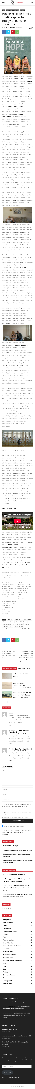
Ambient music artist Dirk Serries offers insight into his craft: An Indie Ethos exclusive (26, 657)
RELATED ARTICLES (9, 668)
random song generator (9, 879)
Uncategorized (7, 981)
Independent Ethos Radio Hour (12, 946)
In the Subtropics (8, 943)
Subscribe (7, 1072)
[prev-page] (3, 702)
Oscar (4, 969)
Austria (10, 619)
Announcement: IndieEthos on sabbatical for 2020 (22, 685)
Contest (5, 925)
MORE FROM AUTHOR (24, 668)
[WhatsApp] (17, 32)
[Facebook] (4, 32)
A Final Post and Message (10, 846)
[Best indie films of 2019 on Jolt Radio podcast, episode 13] (7, 694)
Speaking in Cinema (8, 975)
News (4, 966)
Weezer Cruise (7, 984)
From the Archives (8, 940)
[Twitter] (8, 32)
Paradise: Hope (7, 628)
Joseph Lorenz (20, 345)
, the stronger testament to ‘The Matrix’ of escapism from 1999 (18, 861)
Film (4, 10)
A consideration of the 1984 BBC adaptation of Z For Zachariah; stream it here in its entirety (16, 888)
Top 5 (5, 978)
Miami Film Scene (8, 957)
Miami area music (8, 952)
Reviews (22, 10)
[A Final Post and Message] (7, 676)
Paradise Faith (7, 626)
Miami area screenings (13, 10)
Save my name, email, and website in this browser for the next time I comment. (16, 807)
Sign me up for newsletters (14, 826)
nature (27, 624)
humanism (17, 619)
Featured (5, 934)
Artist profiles (7, 920)
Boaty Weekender (8, 922)
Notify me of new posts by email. (16, 817)
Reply (10, 725)
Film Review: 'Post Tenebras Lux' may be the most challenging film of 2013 (9, 605)
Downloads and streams (10, 931)
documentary (7, 928)
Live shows (6, 949)
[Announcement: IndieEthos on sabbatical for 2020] (7, 685)
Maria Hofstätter (21, 621)
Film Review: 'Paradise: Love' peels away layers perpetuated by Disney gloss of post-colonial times (24, 588)
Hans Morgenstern (9, 27)
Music (4, 963)
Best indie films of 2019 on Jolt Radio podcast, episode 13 (22, 695)
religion (17, 628)
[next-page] (6, 702)
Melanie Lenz (15, 124)
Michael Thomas (18, 624)
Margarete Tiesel (16, 106)
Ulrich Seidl (26, 628)
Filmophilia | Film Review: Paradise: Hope (19, 731)
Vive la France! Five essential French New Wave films (8, 655)
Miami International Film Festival (12, 960)
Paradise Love (18, 626)
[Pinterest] (13, 32)
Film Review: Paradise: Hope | (20, 749)
